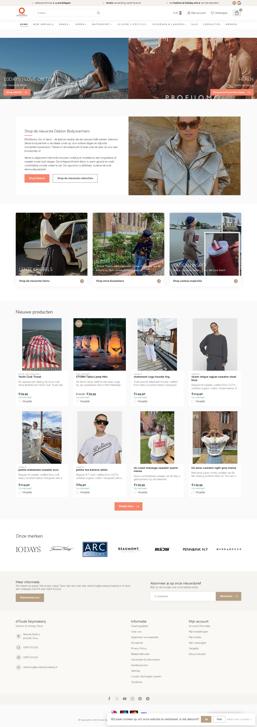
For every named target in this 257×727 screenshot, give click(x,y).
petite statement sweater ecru (38, 469)
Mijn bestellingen (198, 631)
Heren (80, 24)
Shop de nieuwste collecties (75, 178)
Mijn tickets (195, 637)
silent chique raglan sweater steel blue (213, 378)
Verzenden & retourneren (145, 659)
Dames (63, 24)
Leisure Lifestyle (131, 24)
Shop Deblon (37, 178)
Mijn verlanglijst (197, 642)
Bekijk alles (126, 506)
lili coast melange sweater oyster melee (156, 469)
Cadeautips (212, 24)
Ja (206, 719)
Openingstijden (139, 626)
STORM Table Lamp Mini (92, 376)
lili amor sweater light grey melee (213, 468)
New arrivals (43, 24)
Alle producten (197, 654)
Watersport (101, 24)
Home (24, 24)
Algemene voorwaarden (144, 637)
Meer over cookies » (239, 719)
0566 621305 (30, 647)
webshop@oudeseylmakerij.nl (40, 667)
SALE (194, 24)
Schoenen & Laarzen (168, 24)
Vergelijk (27, 401)
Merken (231, 24)
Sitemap (135, 670)
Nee (219, 719)
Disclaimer (137, 642)
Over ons (136, 631)
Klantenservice (30, 597)
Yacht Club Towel (29, 376)
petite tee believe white (92, 469)
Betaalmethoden (140, 654)
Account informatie (199, 626)
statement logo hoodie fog (152, 376)
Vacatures (136, 682)
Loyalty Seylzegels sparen (146, 676)
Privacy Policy (139, 648)
